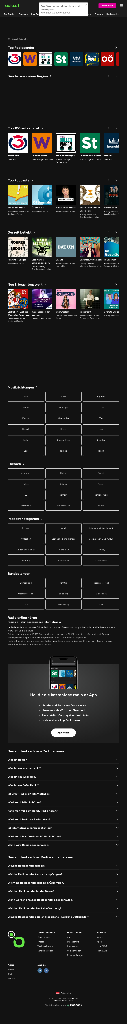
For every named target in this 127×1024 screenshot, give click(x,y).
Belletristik (63, 561)
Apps (99, 942)
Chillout (26, 407)
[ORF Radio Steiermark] (61, 59)
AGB (69, 937)
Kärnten (63, 583)
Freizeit (26, 528)
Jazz (101, 429)
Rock (63, 397)
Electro (25, 418)
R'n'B (101, 451)
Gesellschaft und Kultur (101, 539)
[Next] (116, 47)
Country (101, 440)
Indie (25, 440)
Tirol (26, 605)
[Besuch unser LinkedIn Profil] (40, 970)
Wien (101, 605)
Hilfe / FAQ (102, 946)
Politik (26, 484)
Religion (63, 484)
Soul (26, 451)
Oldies (101, 407)
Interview (26, 506)
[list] (63, 59)
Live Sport (36, 14)
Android (11, 979)
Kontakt (100, 937)
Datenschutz (73, 942)
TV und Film (63, 550)
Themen (99, 14)
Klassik (25, 429)
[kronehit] (76, 59)
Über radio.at (43, 937)
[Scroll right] (122, 14)
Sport (101, 473)
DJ (26, 495)
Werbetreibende (45, 946)
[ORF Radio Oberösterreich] (107, 59)
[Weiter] (116, 127)
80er (101, 418)
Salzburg (63, 594)
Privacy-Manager (75, 955)
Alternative (63, 418)
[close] (86, 4)
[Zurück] (108, 127)
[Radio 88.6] (92, 59)
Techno (63, 451)
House (63, 429)
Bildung (26, 561)
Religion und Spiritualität (101, 528)
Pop (26, 397)
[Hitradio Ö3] (14, 59)
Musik (101, 506)
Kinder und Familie (25, 550)
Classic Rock (63, 440)
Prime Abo (102, 951)
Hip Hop (101, 397)
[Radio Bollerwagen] (45, 59)
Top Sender (9, 14)
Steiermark (101, 594)
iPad (10, 974)
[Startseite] (9, 39)
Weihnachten (63, 506)
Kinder (101, 484)
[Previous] (108, 47)
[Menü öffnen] (121, 5)
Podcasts (23, 14)
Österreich (65, 993)
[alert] (63, 9)
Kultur (63, 473)
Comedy (63, 495)
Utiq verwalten (74, 951)
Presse (40, 942)
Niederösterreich (101, 583)
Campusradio (101, 495)
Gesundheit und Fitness (64, 539)
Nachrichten (26, 473)
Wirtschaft (26, 539)
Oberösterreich (25, 594)
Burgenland (26, 583)
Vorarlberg (63, 605)
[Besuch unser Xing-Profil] (46, 970)
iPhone (11, 970)
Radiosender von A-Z (116, 14)
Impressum (72, 946)
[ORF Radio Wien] (30, 59)
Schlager (63, 407)
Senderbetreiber (45, 951)
